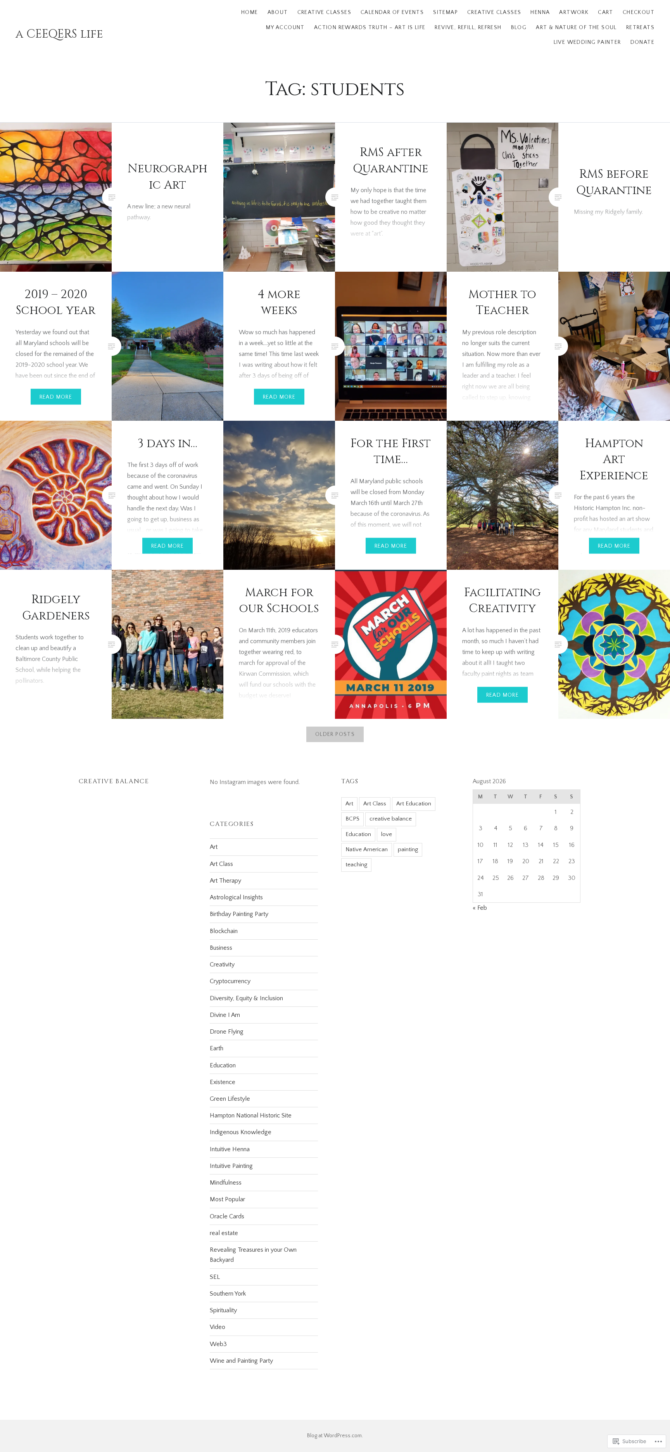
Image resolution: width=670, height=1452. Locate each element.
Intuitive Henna (230, 1149)
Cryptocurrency (230, 981)
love (386, 834)
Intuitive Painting (231, 1165)
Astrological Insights (236, 897)
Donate (642, 42)
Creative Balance (114, 781)
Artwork (574, 12)
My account (285, 27)
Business (221, 947)
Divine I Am (225, 1014)
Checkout (638, 12)
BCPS (352, 818)
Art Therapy (225, 880)
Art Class (374, 803)
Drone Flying (226, 1031)
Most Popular (227, 1199)
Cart (605, 12)
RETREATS (640, 27)
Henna (540, 12)
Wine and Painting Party (241, 1360)
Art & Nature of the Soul (576, 27)
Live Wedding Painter (587, 42)
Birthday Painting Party (239, 914)
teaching (356, 864)
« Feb (480, 907)
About (278, 12)
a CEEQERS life (59, 34)
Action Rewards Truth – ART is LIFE (370, 27)
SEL (215, 1276)
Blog (519, 27)
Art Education (413, 803)
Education (358, 834)
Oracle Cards (227, 1216)
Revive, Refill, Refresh (468, 27)
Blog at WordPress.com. (335, 1436)
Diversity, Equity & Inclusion (246, 998)
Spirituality (223, 1310)
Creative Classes (324, 12)
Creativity (222, 964)
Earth (216, 1048)
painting (408, 849)
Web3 (218, 1344)
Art (349, 803)
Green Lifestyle (230, 1098)
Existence (222, 1082)
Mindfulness (226, 1182)
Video (217, 1327)
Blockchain (224, 931)
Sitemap (445, 12)
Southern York (228, 1293)
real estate (224, 1233)
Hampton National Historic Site (251, 1115)
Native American (366, 849)
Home (249, 12)
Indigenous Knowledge (240, 1132)
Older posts (335, 734)
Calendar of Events (392, 12)
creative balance (391, 818)
